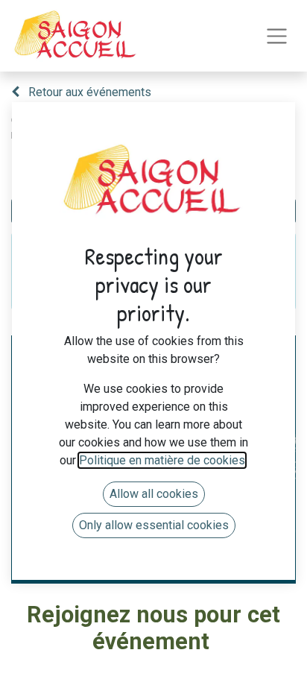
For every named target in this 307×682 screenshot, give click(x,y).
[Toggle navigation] (277, 36)
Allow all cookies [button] (154, 494)
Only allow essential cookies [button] (154, 525)
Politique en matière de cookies (162, 460)
